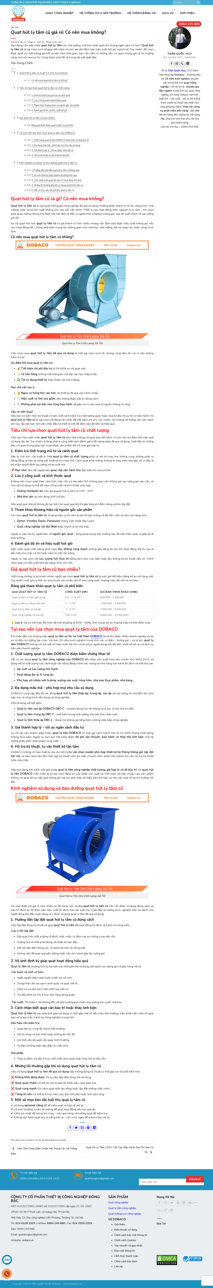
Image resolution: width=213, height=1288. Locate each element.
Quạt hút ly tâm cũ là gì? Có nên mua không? (43, 73)
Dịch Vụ (168, 13)
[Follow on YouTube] (190, 1203)
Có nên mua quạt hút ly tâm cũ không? (49, 80)
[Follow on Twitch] (166, 1211)
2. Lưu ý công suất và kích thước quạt (48, 100)
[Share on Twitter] (76, 1128)
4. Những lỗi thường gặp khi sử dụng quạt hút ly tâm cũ (57, 185)
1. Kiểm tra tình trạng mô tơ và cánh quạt (50, 95)
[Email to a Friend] (82, 1128)
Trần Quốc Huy (54, 42)
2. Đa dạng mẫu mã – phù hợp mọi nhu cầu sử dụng (55, 145)
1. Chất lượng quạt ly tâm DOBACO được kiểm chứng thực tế (60, 140)
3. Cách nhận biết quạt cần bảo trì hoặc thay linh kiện (56, 180)
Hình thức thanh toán (126, 1256)
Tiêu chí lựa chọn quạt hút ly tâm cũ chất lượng (44, 88)
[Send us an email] (176, 63)
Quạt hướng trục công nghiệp (124, 1214)
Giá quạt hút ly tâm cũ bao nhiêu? (37, 117)
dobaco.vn (28, 1240)
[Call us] (182, 63)
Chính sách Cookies (125, 1240)
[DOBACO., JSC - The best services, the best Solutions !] (19, 13)
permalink (61, 1140)
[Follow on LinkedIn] (187, 63)
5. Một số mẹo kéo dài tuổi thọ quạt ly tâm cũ (52, 190)
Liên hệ (118, 1266)
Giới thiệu (187, 13)
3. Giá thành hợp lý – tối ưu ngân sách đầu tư (52, 150)
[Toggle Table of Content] (13, 69)
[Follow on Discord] (172, 1211)
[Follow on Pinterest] (178, 1203)
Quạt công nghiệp (118, 1202)
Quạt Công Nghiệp (59, 13)
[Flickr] (196, 1203)
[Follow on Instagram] (166, 1203)
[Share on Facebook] (70, 1128)
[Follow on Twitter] (172, 1203)
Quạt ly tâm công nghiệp (122, 1208)
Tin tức (15, 27)
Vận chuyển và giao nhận (128, 1245)
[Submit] (198, 2)
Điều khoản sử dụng (125, 1230)
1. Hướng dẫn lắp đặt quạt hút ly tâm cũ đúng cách (55, 170)
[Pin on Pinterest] (88, 1128)
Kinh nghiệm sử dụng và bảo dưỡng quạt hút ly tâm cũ (48, 162)
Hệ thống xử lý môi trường (100, 13)
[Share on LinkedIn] (94, 1128)
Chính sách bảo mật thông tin (130, 1235)
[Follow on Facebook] (171, 63)
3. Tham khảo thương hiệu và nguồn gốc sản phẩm (55, 105)
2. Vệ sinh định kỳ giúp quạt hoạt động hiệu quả (54, 175)
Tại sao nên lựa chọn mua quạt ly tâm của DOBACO (47, 132)
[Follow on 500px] (160, 1211)
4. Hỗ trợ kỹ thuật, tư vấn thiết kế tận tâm (50, 155)
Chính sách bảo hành (125, 1261)
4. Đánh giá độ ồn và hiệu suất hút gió (49, 110)
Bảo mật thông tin (124, 1251)
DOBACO (96, 636)
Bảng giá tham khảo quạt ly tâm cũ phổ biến (52, 125)
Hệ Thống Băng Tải (141, 13)
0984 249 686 (189, 24)
